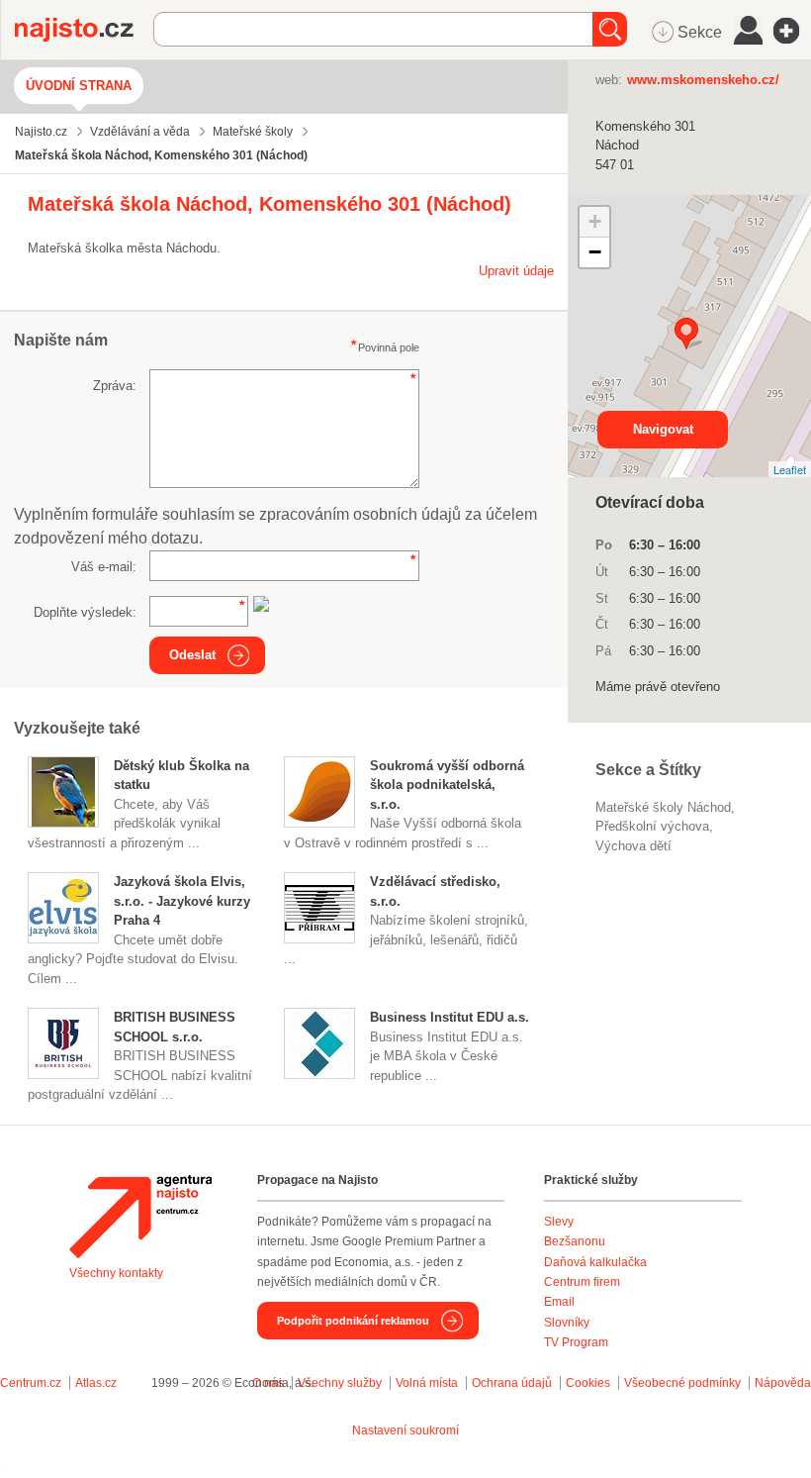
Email (559, 1302)
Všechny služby (341, 1383)
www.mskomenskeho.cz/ (703, 79)
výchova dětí (633, 845)
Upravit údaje (516, 270)
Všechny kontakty (116, 1273)
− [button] (594, 252)
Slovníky (566, 1323)
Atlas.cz (96, 1383)
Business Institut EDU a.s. (449, 1017)
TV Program (576, 1342)
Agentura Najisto (140, 1216)
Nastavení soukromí (405, 1430)
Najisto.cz (84, 30)
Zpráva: (114, 385)
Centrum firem (582, 1282)
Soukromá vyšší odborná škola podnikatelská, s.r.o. (447, 785)
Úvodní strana (79, 85)
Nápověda (783, 1383)
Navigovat (663, 429)
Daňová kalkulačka (595, 1262)
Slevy (559, 1222)
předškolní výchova (652, 826)
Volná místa (427, 1383)
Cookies (588, 1383)
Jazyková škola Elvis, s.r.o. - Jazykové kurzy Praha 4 (182, 901)
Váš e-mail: (103, 566)
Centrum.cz (30, 1383)
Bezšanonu (574, 1241)
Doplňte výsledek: (85, 612)
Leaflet (789, 469)
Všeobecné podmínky (682, 1383)
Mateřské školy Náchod (663, 807)
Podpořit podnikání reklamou (353, 1321)
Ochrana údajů (512, 1383)
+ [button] (594, 221)
